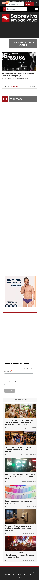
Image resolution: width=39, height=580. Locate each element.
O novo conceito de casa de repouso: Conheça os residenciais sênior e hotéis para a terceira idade (20, 422)
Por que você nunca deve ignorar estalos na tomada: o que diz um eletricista (18, 528)
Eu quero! (29, 4)
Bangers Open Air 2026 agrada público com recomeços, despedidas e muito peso (20, 476)
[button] (19, 3)
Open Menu (36, 8)
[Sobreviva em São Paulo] (19, 18)
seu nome (8, 371)
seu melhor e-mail (10, 382)
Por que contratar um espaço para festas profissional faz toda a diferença (18, 449)
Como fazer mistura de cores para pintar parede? (18, 502)
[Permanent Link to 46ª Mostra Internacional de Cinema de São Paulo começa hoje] (19, 61)
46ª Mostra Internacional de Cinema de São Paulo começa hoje (18, 74)
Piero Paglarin (14, 86)
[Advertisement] (19, 186)
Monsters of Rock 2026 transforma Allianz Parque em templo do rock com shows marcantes (20, 555)
